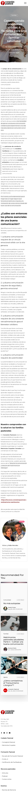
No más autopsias (11, 603)
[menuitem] (8, 742)
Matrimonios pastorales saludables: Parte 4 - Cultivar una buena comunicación (13, 640)
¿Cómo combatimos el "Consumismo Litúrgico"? (13, 683)
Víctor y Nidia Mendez (15, 47)
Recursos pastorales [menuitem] (8, 769)
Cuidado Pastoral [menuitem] (7, 738)
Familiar (14, 15)
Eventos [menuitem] (4, 786)
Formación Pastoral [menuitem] (8, 752)
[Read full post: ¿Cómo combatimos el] (14, 665)
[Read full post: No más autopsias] (14, 589)
